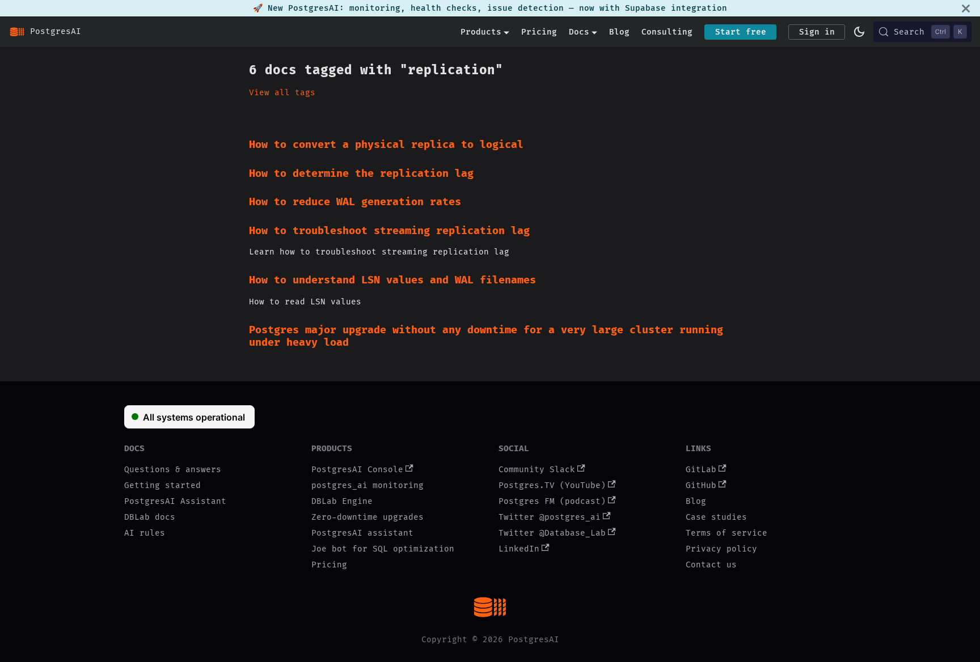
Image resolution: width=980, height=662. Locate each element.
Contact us (711, 565)
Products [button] (481, 32)
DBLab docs (149, 517)
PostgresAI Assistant (175, 501)
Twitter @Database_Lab (552, 533)
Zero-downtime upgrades (367, 517)
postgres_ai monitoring (367, 485)
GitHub (701, 485)
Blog (619, 32)
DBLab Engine (342, 501)
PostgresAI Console (357, 469)
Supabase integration (676, 8)
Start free (740, 32)
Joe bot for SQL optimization (382, 549)
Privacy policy (721, 549)
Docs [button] (579, 32)
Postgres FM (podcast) (552, 501)
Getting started (162, 485)
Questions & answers (172, 469)
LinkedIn (519, 549)
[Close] (966, 8)
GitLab (701, 469)
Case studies (716, 517)
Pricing (539, 32)
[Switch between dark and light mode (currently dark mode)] (859, 32)
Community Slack (537, 469)
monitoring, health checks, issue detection (456, 8)
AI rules (144, 533)
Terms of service (726, 533)
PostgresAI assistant (362, 533)
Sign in (817, 32)
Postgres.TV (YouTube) (552, 485)
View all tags (282, 92)
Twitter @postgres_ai (550, 517)
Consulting (666, 32)
